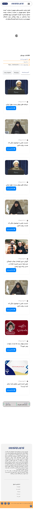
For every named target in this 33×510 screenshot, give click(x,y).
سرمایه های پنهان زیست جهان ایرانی (17, 104)
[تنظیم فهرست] (29, 4)
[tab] (25, 72)
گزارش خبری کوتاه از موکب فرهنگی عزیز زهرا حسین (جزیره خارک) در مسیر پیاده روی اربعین (17, 264)
